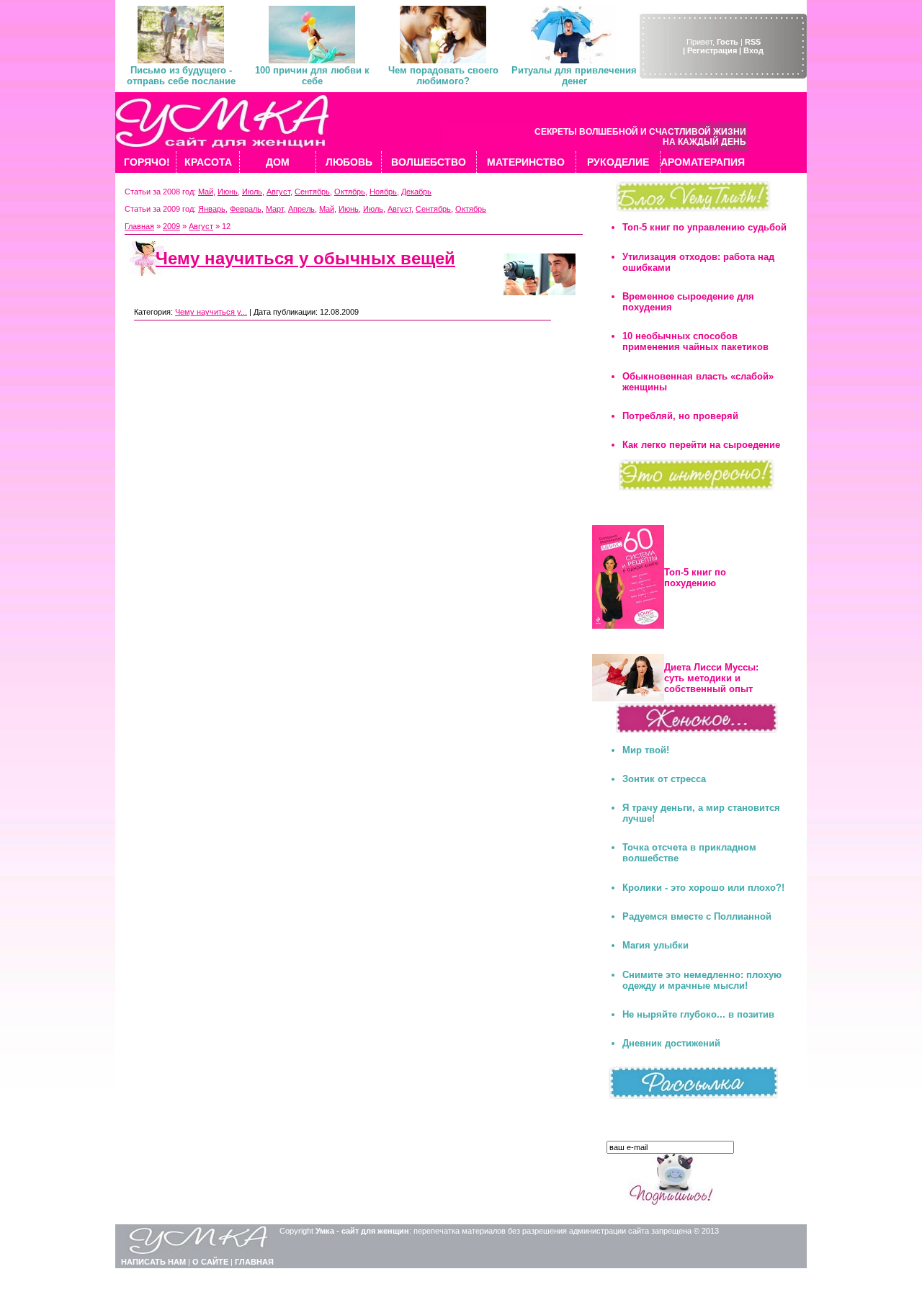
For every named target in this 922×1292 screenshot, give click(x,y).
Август (278, 191)
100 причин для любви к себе (312, 75)
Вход (753, 50)
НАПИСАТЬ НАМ (153, 1261)
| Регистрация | (712, 50)
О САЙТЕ (210, 1261)
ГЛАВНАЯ (254, 1261)
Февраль (245, 209)
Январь (211, 209)
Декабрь (416, 191)
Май (205, 191)
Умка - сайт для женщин (362, 1230)
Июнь (228, 191)
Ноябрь (383, 191)
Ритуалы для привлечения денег (574, 75)
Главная (139, 226)
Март (275, 209)
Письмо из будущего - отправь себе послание (181, 75)
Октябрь (349, 191)
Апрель (301, 209)
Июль (252, 191)
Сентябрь (312, 191)
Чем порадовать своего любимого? (443, 75)
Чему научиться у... (211, 312)
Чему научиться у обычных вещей (305, 258)
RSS (753, 41)
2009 (171, 226)
